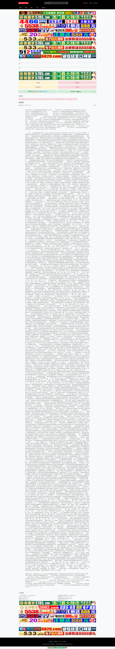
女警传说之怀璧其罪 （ (63, 595)
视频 (26, 7)
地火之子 (21, 597)
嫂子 (37, 99)
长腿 (46, 99)
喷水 (51, 99)
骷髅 (20, 598)
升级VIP (43, 7)
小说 (37, 7)
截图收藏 (34, 91)
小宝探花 (67, 99)
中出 (48, 99)
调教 (25, 99)
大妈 (40, 99)
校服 (23, 99)
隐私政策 (56, 641)
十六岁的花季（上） (24, 595)
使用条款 (51, 641)
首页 (20, 7)
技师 (34, 99)
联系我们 (64, 641)
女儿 (28, 99)
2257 (60, 641)
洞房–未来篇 (22, 600)
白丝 (31, 99)
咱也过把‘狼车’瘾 (62, 598)
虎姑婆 (59, 600)
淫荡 (43, 99)
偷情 (20, 99)
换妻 (71, 99)
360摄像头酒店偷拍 (60, 99)
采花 (54, 99)
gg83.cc (79, 91)
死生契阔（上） (61, 597)
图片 (31, 7)
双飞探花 (75, 99)
